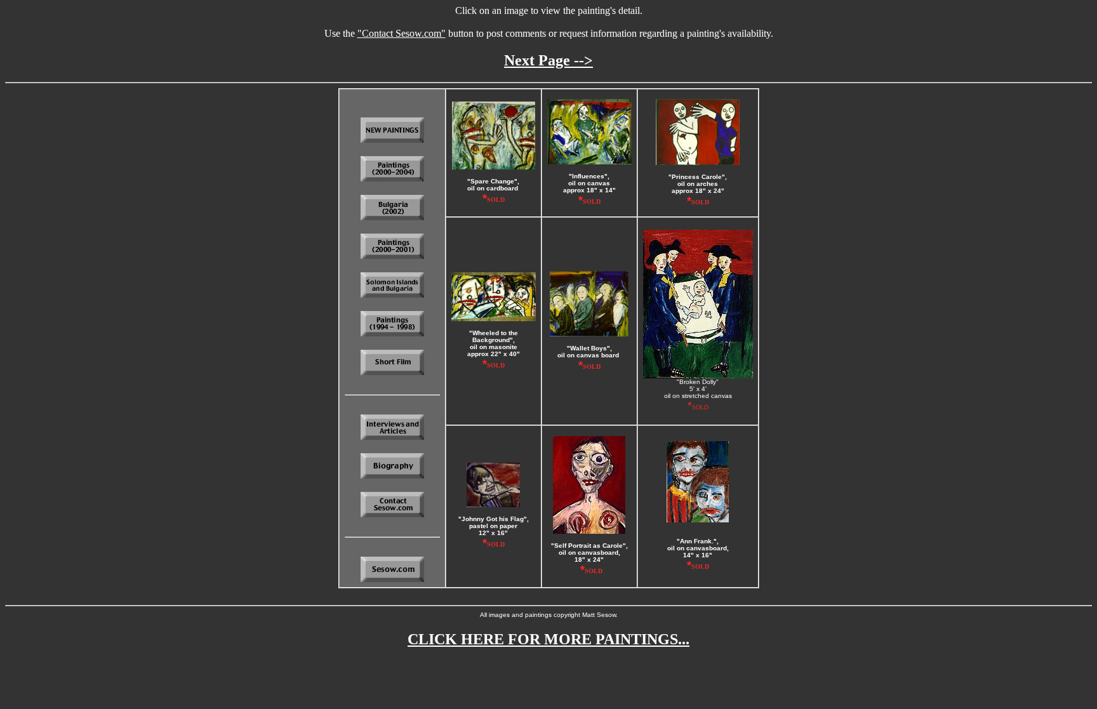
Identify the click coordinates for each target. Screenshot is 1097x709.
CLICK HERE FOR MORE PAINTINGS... (548, 639)
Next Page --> (548, 60)
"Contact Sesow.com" (401, 33)
